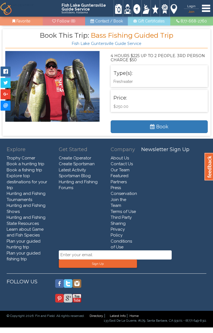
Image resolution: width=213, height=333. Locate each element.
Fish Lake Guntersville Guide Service (106, 43)
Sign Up (98, 264)
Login (191, 6)
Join (191, 12)
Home (134, 316)
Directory (96, 316)
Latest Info (118, 316)
